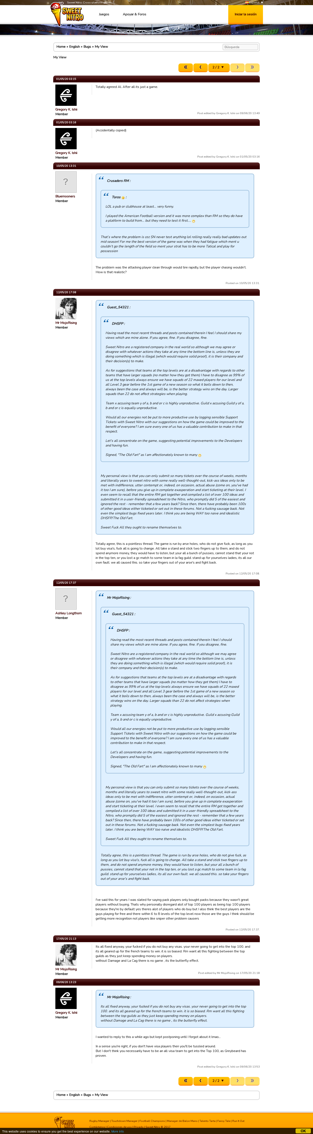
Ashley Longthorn (68, 613)
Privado (139, 1127)
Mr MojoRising (66, 322)
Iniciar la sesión (246, 14)
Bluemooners (65, 196)
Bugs (87, 46)
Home (61, 46)
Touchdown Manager (124, 1121)
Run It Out (238, 1121)
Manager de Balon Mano (182, 1121)
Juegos (104, 14)
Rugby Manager (99, 1121)
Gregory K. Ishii (66, 109)
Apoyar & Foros (134, 14)
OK (303, 1130)
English (74, 46)
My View (101, 46)
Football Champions (152, 1121)
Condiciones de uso (119, 1127)
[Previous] (200, 67)
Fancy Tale (223, 1121)
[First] (185, 67)
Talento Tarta (207, 1121)
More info (117, 1131)
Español (254, 2)
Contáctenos (97, 1127)
